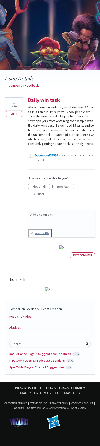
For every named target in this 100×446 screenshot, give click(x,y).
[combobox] (47, 343)
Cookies (19, 408)
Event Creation (51, 309)
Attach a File (42, 233)
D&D (37, 393)
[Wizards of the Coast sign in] (61, 247)
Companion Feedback (24, 309)
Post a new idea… (21, 316)
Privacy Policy (59, 403)
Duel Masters (67, 393)
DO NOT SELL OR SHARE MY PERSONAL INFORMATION (56, 408)
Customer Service (15, 403)
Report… (42, 160)
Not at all (41, 187)
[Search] (87, 344)
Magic (25, 393)
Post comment (82, 255)
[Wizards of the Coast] (19, 422)
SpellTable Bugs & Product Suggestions (37, 367)
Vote (14, 114)
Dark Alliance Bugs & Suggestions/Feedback (40, 354)
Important (65, 187)
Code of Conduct (82, 403)
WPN (48, 393)
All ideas (15, 327)
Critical (42, 194)
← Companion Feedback (22, 85)
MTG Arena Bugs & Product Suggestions (37, 360)
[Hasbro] (53, 422)
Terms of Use (38, 403)
